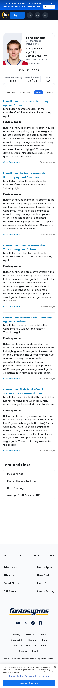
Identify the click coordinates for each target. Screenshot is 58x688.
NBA (36, 555)
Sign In (35, 651)
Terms (42, 634)
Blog (44, 640)
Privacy (16, 634)
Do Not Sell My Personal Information (29, 676)
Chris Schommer (12, 162)
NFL (6, 555)
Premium (23, 651)
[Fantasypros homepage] (5, 17)
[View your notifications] (37, 15)
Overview (10, 92)
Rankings (25, 92)
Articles (51, 92)
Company (33, 640)
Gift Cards (10, 591)
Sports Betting (45, 591)
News (38, 92)
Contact (25, 645)
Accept (49, 6)
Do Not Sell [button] (29, 634)
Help (43, 645)
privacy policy (11, 6)
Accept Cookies (29, 683)
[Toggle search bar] (45, 15)
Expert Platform (13, 583)
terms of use (32, 6)
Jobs (14, 645)
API (35, 645)
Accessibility (17, 640)
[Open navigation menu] (53, 15)
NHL (52, 555)
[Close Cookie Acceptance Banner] (55, 667)
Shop (40, 583)
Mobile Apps (44, 567)
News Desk (43, 575)
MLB (21, 555)
